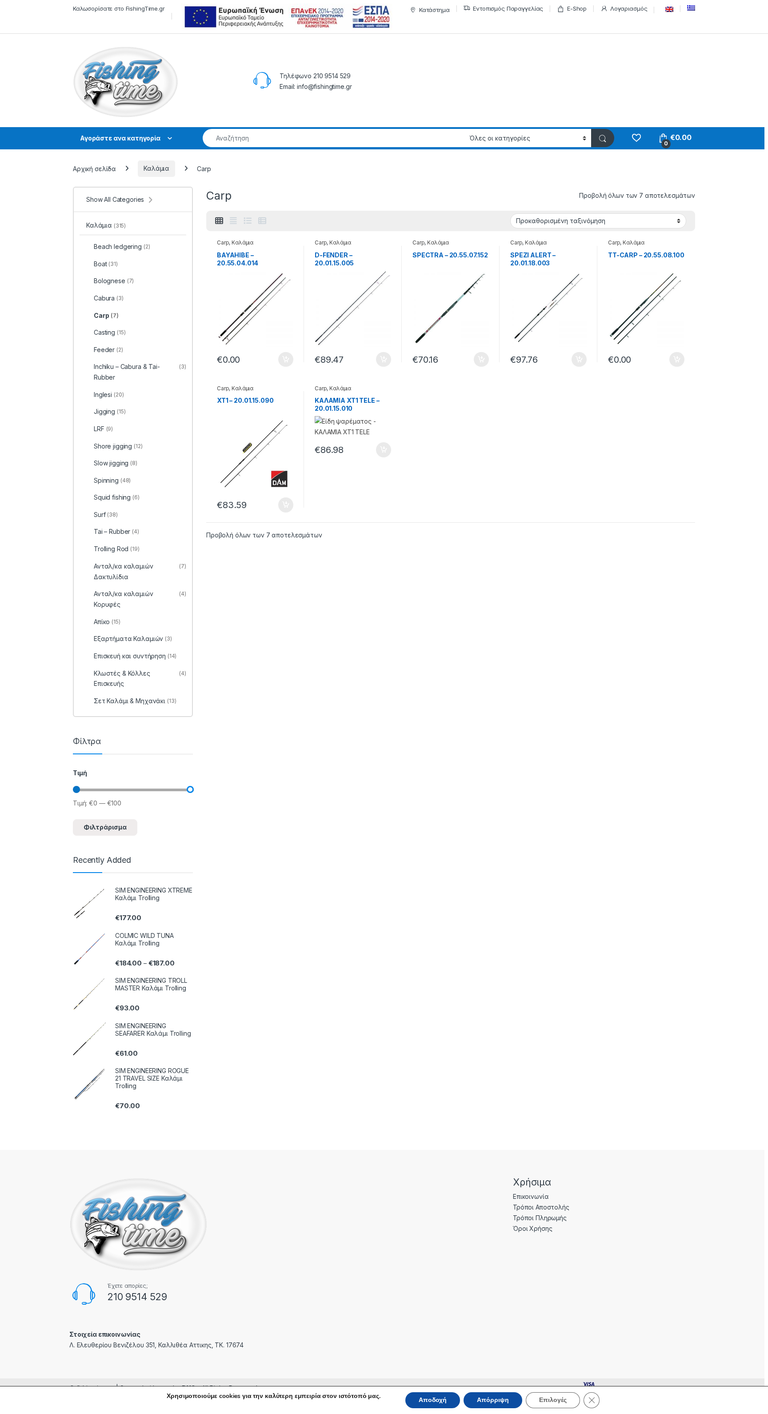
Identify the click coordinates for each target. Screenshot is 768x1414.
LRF (103, 429)
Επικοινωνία (530, 1196)
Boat (106, 264)
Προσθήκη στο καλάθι (278, 359)
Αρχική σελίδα (94, 168)
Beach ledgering (122, 246)
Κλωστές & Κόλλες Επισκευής (140, 678)
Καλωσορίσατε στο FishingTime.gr (119, 8)
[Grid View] (219, 221)
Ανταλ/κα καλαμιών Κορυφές (140, 599)
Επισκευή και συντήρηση (135, 656)
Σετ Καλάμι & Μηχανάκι (135, 701)
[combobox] (333, 138)
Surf (106, 514)
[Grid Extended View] (233, 221)
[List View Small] (262, 221)
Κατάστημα (434, 9)
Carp (223, 242)
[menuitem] (667, 9)
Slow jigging (115, 463)
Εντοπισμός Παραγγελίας (508, 8)
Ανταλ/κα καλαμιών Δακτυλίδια (140, 571)
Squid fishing (117, 497)
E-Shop (577, 8)
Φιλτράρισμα (105, 827)
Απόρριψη (493, 1400)
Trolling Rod (117, 549)
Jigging (109, 411)
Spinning (112, 480)
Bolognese (114, 280)
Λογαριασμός (628, 8)
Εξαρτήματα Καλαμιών (133, 638)
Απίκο (107, 621)
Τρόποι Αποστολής (541, 1207)
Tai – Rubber (116, 531)
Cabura (109, 298)
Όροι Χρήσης (532, 1228)
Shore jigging (118, 446)
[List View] (248, 221)
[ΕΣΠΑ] (285, 16)
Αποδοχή (433, 1400)
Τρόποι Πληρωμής (540, 1218)
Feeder (108, 349)
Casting (109, 332)
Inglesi (109, 394)
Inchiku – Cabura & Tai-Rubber (140, 372)
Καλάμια (156, 168)
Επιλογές (553, 1400)
